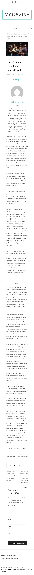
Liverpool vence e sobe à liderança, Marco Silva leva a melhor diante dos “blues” (23, 480)
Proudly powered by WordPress (11, 569)
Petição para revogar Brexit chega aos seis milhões (11, 477)
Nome (10, 519)
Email (10, 527)
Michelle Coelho (21, 74)
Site (9, 534)
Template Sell (5, 572)
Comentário (12, 506)
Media (8, 59)
